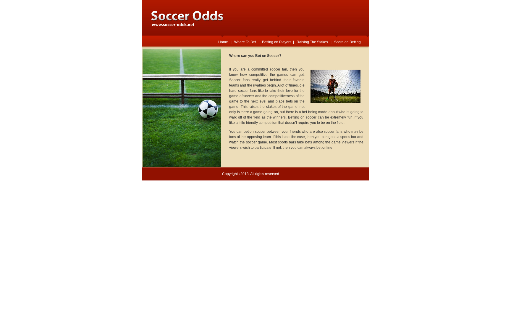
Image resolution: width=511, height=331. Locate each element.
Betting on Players (276, 42)
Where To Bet (245, 42)
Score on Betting (347, 42)
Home (223, 42)
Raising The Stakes (312, 42)
